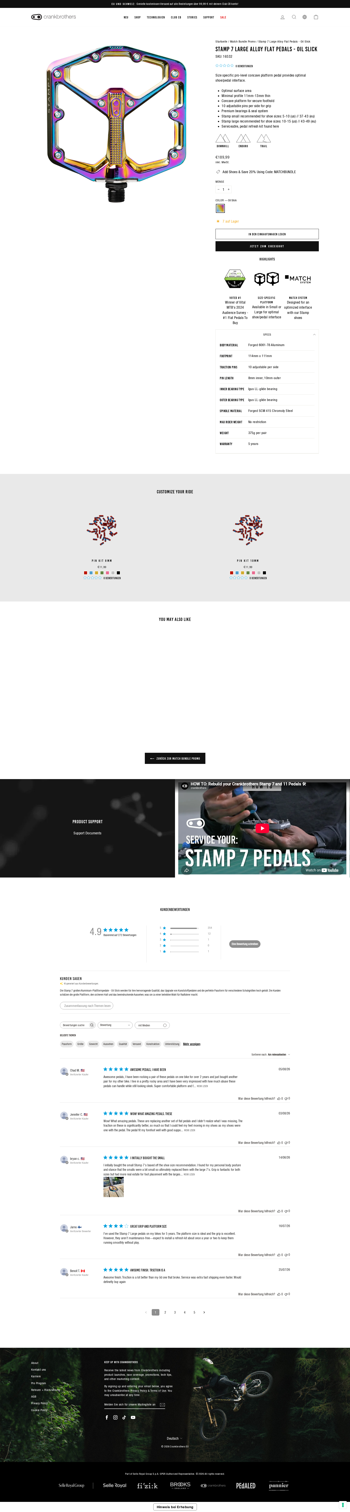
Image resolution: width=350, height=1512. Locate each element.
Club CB (176, 17)
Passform (67, 1044)
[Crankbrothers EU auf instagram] (115, 1417)
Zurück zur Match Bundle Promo (178, 758)
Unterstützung (172, 1044)
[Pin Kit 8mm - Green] (102, 573)
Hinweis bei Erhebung (175, 1507)
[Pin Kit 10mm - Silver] (259, 573)
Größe (80, 1044)
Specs (267, 334)
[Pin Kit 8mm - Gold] (96, 573)
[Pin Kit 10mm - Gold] (242, 573)
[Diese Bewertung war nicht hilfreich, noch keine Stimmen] (286, 1098)
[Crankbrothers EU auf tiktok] (124, 1417)
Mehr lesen (202, 1085)
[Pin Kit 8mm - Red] (86, 573)
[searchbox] (74, 1025)
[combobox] (115, 1025)
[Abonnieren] (162, 1404)
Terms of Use (158, 1390)
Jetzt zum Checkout (267, 246)
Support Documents (87, 833)
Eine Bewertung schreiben (245, 944)
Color (226, 200)
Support (208, 17)
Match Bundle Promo (243, 41)
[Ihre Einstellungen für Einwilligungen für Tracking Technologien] (343, 1505)
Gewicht (93, 1044)
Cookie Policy (39, 1410)
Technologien (156, 17)
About (34, 1363)
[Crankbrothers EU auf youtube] (133, 1417)
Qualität (123, 1044)
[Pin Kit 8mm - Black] (118, 573)
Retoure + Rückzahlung (45, 1390)
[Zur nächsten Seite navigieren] (204, 1312)
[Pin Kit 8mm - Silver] (113, 573)
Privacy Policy (39, 1403)
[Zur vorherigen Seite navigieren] (146, 1312)
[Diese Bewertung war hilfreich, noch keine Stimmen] (278, 1098)
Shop (137, 17)
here (276, 126)
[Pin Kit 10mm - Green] (248, 573)
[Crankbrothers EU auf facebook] (106, 1417)
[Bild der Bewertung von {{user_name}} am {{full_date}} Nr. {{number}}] (114, 1187)
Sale (223, 17)
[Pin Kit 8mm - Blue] (91, 573)
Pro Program (38, 1383)
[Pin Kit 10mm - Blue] (237, 573)
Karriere (36, 1376)
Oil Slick (220, 208)
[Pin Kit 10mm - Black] (264, 573)
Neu (126, 17)
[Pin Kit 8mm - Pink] (107, 573)
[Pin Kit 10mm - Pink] (253, 573)
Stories (192, 17)
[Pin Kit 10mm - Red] (232, 573)
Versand (137, 1044)
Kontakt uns (38, 1369)
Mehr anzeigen (191, 1044)
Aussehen (108, 1044)
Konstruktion (152, 1044)
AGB (33, 1396)
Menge (220, 181)
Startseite (221, 41)
